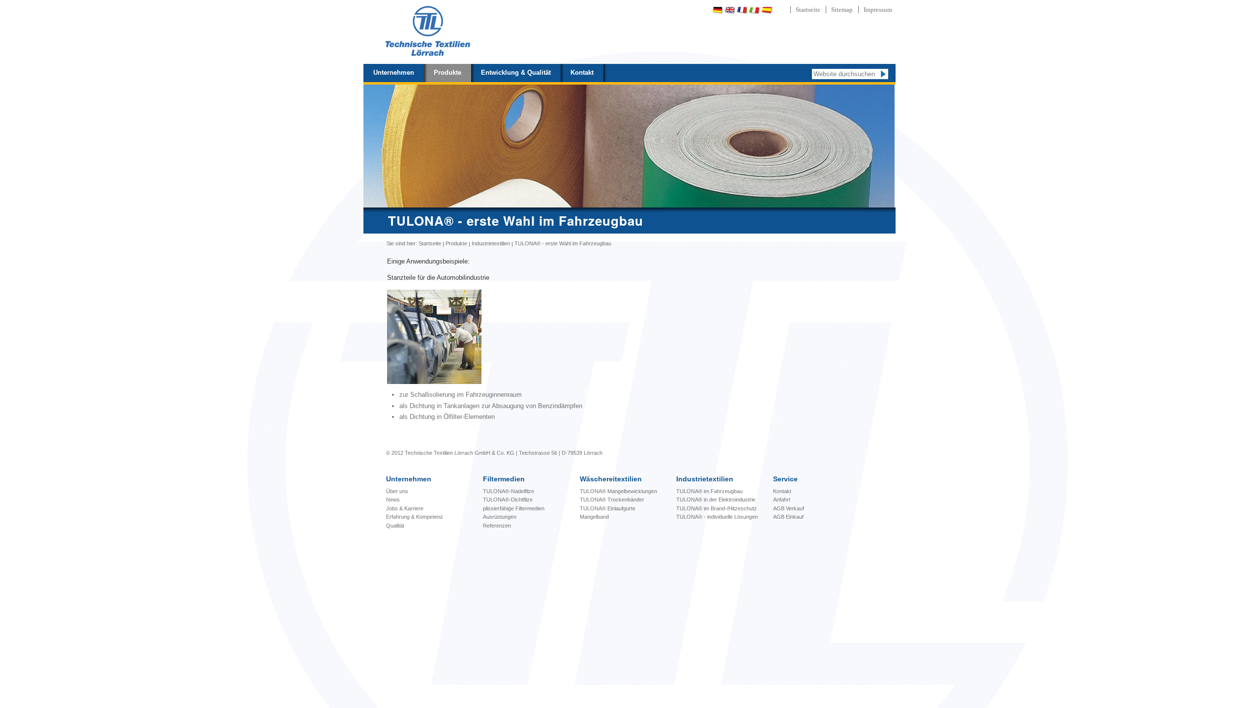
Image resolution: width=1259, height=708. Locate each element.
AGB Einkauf (788, 517)
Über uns (397, 491)
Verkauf (795, 508)
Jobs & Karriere (404, 508)
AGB (779, 508)
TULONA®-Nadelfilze (508, 491)
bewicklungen (618, 491)
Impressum (878, 9)
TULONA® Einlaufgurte (607, 508)
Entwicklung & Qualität (516, 72)
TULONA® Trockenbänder (612, 499)
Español (767, 10)
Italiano (754, 10)
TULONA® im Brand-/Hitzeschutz (716, 508)
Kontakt (582, 72)
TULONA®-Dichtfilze (508, 499)
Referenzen (497, 526)
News (393, 499)
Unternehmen (393, 72)
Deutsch (717, 10)
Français (742, 10)
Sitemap (842, 9)
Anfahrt (781, 499)
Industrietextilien (491, 243)
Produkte (447, 72)
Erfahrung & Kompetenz (414, 517)
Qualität (395, 526)
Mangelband (594, 517)
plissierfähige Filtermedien (513, 508)
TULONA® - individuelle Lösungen (717, 517)
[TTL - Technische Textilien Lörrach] (427, 31)
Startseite (808, 9)
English (730, 10)
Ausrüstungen (499, 517)
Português (793, 10)
